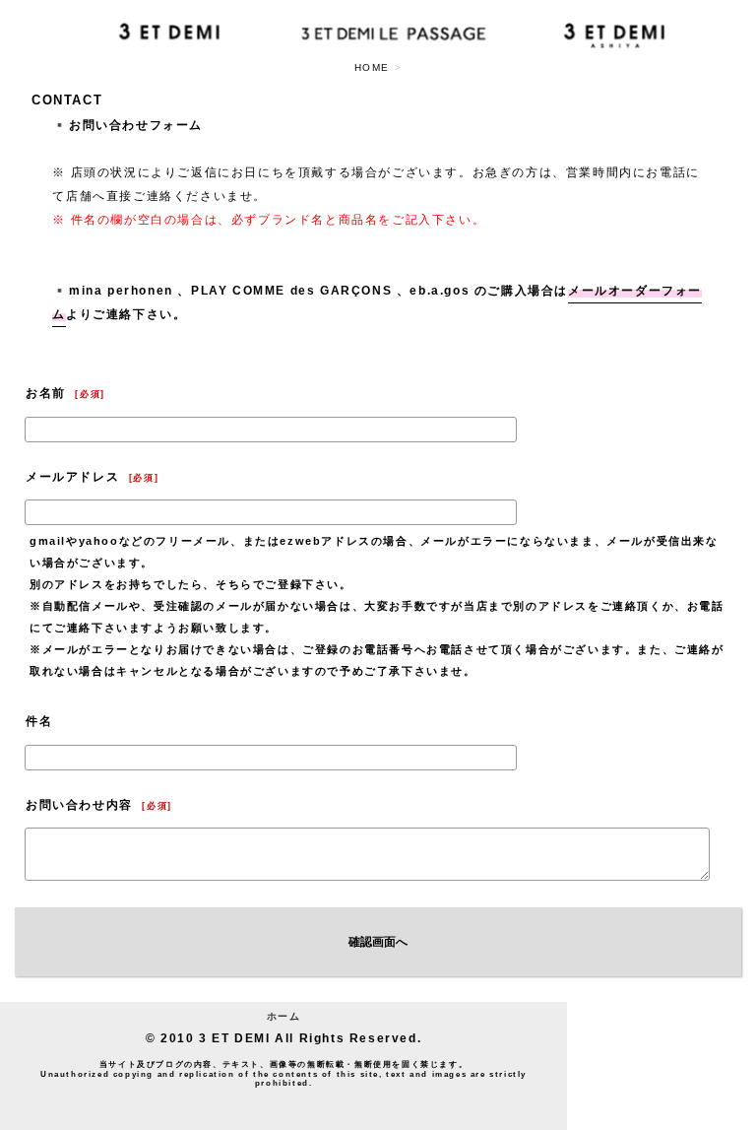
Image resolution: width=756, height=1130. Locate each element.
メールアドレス (72, 477)
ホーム (284, 1016)
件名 (39, 721)
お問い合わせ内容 (79, 805)
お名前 (46, 393)
